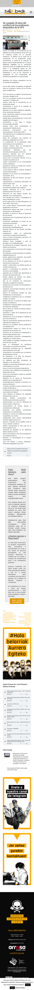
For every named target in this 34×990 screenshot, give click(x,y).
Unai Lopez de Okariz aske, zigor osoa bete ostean (17, 769)
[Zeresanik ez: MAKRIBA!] (5, 729)
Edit (4, 611)
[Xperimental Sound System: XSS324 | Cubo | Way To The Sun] (5, 710)
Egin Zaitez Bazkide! (17, 2)
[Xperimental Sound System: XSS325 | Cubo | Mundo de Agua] (5, 699)
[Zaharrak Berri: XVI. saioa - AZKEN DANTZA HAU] (5, 723)
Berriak (11, 31)
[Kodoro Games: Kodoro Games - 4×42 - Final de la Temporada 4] (5, 692)
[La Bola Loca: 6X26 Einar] (5, 705)
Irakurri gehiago (20, 987)
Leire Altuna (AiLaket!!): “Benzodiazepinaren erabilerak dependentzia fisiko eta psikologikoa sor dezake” (25, 619)
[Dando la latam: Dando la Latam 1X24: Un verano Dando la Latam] (5, 717)
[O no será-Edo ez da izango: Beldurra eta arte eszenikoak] (5, 735)
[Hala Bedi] (15, 11)
